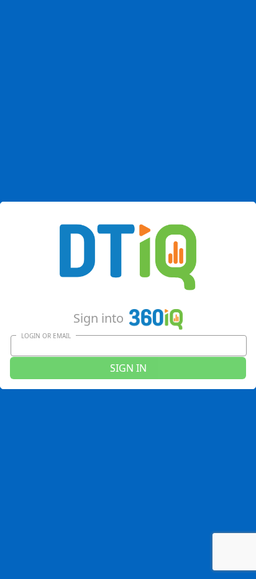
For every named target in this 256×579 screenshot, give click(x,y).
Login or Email (46, 336)
